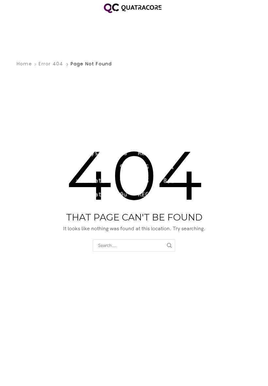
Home (24, 64)
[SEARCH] (169, 245)
